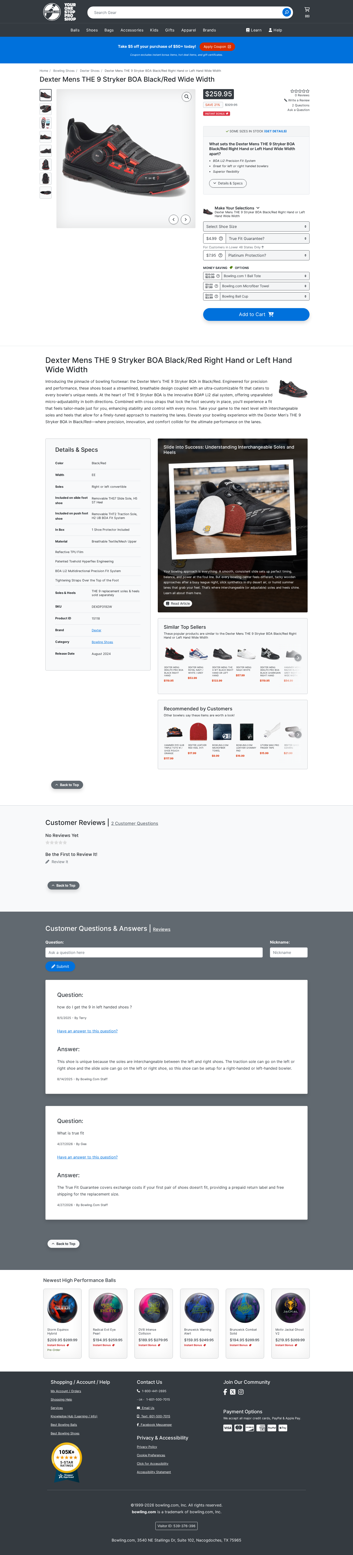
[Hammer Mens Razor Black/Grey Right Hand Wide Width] (294, 653)
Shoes (92, 30)
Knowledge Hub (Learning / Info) (74, 1416)
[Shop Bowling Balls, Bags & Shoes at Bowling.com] (59, 12)
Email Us (147, 1408)
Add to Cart (253, 314)
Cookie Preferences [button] (151, 1455)
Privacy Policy (147, 1447)
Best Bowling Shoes (65, 1433)
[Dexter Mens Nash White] (246, 653)
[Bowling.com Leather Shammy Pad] (246, 731)
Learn (256, 30)
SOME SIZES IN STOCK (258, 131)
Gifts (170, 30)
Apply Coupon (216, 46)
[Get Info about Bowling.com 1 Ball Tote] (218, 276)
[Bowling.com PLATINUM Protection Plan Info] (220, 255)
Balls (75, 30)
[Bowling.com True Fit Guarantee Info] (221, 238)
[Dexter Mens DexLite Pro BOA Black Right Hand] (174, 653)
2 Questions (301, 105)
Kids (154, 30)
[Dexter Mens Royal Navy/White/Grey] (198, 653)
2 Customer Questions (134, 823)
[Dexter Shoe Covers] (294, 731)
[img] (272, 1428)
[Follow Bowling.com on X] (234, 1393)
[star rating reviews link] (294, 91)
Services (57, 1408)
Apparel (188, 30)
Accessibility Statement (154, 1472)
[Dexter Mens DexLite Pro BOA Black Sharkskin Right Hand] (270, 653)
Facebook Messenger (155, 1425)
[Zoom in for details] (186, 97)
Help (278, 30)
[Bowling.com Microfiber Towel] (222, 731)
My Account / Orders (66, 1391)
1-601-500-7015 (158, 1399)
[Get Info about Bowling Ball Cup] (216, 296)
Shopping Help (61, 1399)
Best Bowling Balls (64, 1425)
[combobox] (186, 12)
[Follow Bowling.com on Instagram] (241, 1393)
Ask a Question (298, 110)
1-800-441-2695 (153, 1391)
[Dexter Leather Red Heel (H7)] (198, 731)
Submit (62, 966)
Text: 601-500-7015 (154, 1416)
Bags (109, 30)
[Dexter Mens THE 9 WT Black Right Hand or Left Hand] (222, 653)
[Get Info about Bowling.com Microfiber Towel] (216, 286)
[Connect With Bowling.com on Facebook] (226, 1393)
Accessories (132, 30)
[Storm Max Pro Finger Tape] (270, 731)
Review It (58, 861)
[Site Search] (286, 12)
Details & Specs (229, 183)
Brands (209, 30)
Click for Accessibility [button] (152, 1463)
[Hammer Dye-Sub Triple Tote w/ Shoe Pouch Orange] (174, 731)
